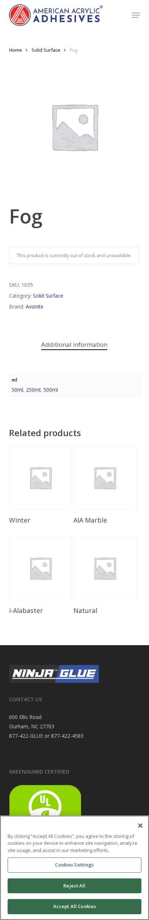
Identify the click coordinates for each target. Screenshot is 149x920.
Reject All (74, 885)
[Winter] (40, 477)
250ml (33, 389)
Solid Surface (45, 50)
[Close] (140, 826)
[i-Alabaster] (40, 568)
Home (15, 50)
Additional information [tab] (74, 344)
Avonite (34, 306)
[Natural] (104, 568)
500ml (50, 389)
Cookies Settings (74, 864)
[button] (136, 15)
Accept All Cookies (74, 906)
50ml (17, 389)
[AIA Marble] (104, 477)
